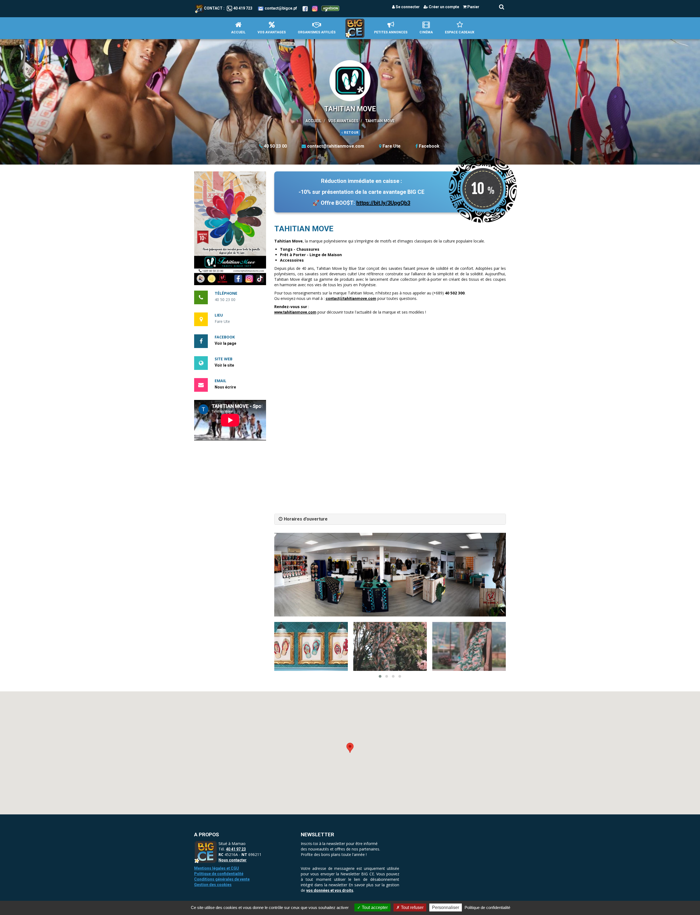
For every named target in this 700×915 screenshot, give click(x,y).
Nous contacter (232, 860)
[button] (230, 228)
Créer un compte (443, 7)
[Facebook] (305, 8)
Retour (351, 133)
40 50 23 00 (275, 146)
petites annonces (390, 32)
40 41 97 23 (236, 849)
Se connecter (407, 7)
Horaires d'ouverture (306, 519)
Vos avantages (272, 32)
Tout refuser (412, 907)
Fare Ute (392, 146)
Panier (472, 7)
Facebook (429, 146)
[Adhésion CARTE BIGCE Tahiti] (330, 8)
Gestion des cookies (213, 884)
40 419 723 (242, 8)
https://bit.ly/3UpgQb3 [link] (383, 203)
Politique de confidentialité (218, 874)
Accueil (238, 32)
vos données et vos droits (329, 890)
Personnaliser (445, 907)
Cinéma (426, 32)
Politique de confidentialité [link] (487, 907)
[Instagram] (315, 8)
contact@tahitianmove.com (335, 146)
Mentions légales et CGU (216, 868)
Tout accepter (374, 907)
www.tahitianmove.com (295, 312)
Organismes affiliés (317, 32)
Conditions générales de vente (222, 879)
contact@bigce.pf (281, 8)
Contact (213, 8)
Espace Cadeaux (459, 32)
